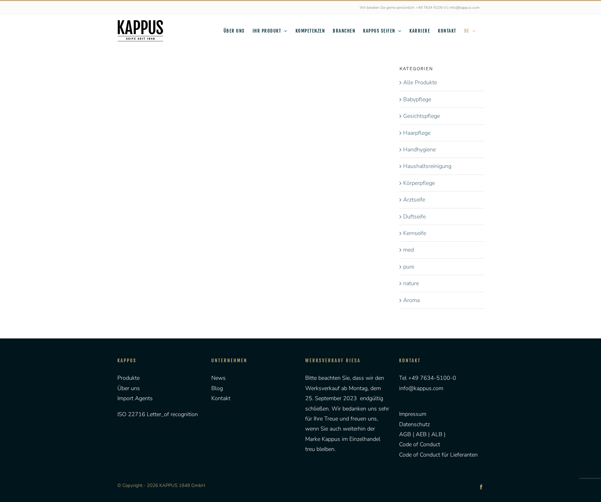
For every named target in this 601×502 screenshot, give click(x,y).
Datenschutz (414, 424)
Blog (217, 388)
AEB (420, 434)
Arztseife (414, 199)
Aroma (411, 300)
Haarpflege (416, 133)
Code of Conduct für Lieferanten (438, 454)
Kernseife (414, 233)
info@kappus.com (421, 388)
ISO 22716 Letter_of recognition (157, 414)
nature (411, 283)
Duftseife (414, 216)
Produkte (128, 378)
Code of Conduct (419, 444)
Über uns (128, 388)
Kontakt (220, 398)
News (218, 378)
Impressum (412, 414)
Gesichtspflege (421, 116)
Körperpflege (419, 183)
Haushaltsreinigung (427, 166)
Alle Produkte (420, 82)
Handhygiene (419, 149)
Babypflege (417, 99)
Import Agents (135, 398)
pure (408, 266)
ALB (437, 434)
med (408, 250)
